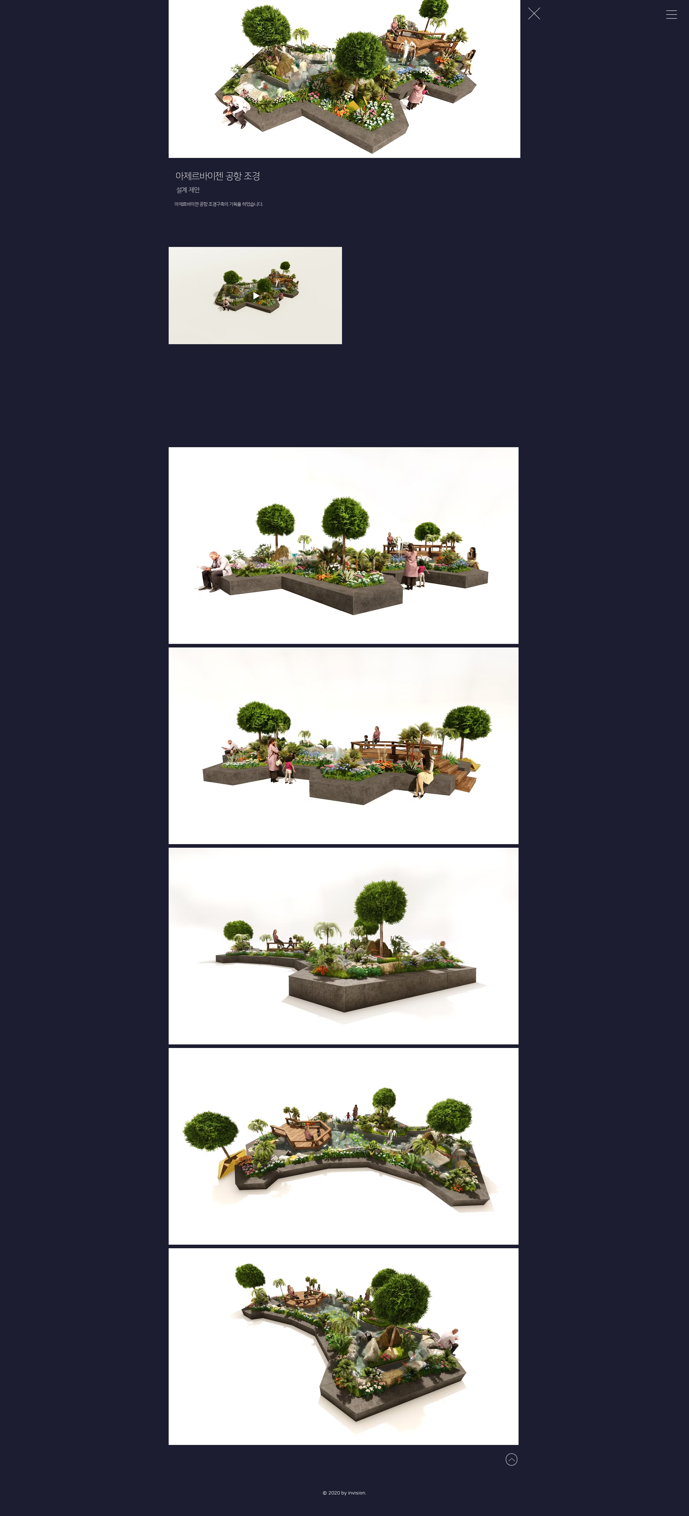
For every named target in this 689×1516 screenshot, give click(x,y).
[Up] (511, 1459)
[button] (671, 14)
